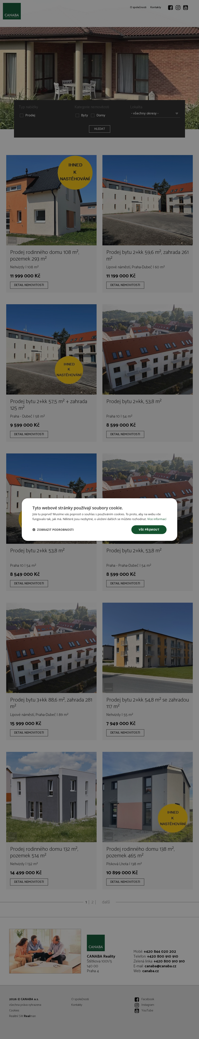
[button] (53, 529)
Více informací (156, 519)
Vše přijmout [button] (149, 529)
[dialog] (99, 519)
